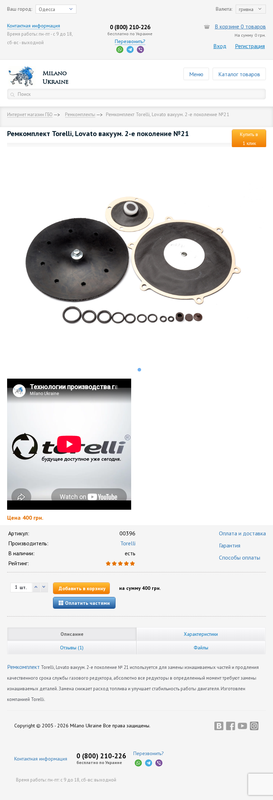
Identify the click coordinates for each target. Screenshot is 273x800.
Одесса (47, 9)
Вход (219, 46)
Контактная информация (33, 25)
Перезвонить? (130, 41)
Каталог (239, 74)
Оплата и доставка (242, 533)
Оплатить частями (87, 603)
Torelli (127, 543)
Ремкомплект (23, 666)
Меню (196, 74)
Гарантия (229, 545)
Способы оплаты (239, 557)
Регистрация (250, 46)
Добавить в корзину (82, 588)
